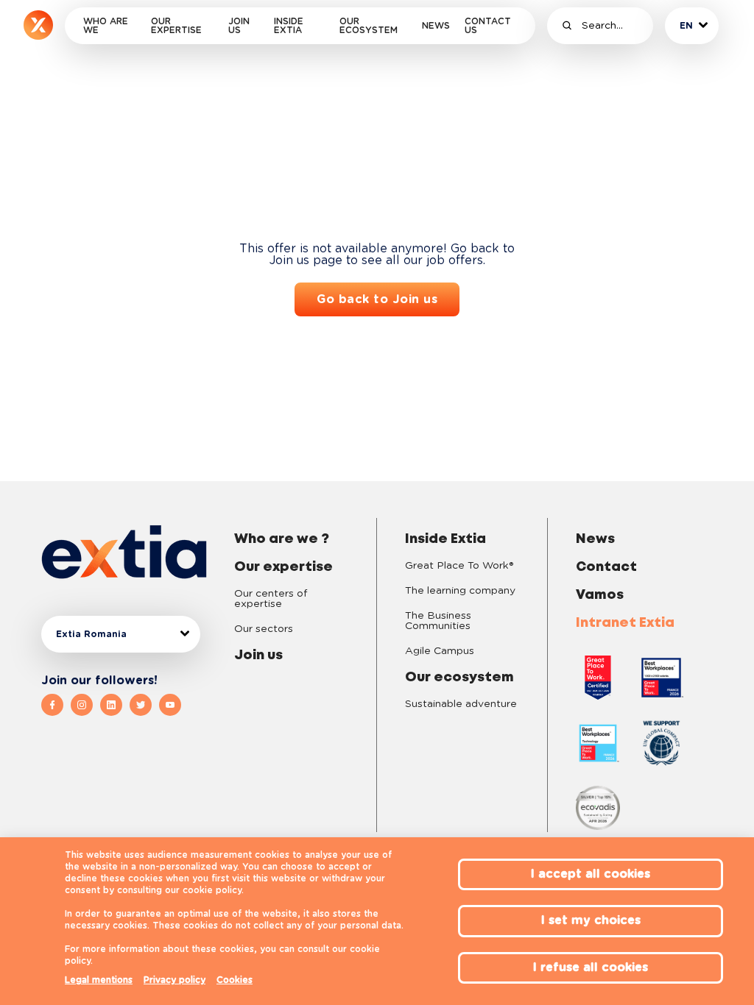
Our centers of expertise (270, 599)
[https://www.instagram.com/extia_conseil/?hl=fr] (85, 705)
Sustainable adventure (461, 704)
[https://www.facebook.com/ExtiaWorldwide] (56, 705)
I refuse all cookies (590, 967)
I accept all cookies (590, 874)
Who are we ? (281, 539)
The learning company (460, 591)
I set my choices (591, 920)
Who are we (105, 26)
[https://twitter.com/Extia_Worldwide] (144, 705)
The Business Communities (438, 621)
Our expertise (176, 26)
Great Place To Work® (459, 566)
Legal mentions (99, 980)
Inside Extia (288, 26)
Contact (606, 567)
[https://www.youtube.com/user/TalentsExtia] (170, 705)
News (436, 25)
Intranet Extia (625, 623)
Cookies (234, 980)
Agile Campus (439, 651)
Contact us (488, 26)
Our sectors (263, 629)
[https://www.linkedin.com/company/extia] (115, 705)
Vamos (600, 595)
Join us (239, 26)
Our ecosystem (368, 26)
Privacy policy (174, 980)
